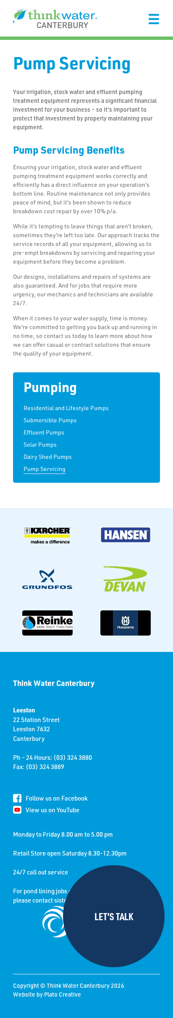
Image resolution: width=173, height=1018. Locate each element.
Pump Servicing (45, 469)
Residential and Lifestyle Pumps (66, 408)
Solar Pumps (40, 444)
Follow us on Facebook (57, 798)
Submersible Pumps (50, 420)
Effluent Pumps (44, 432)
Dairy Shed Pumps (48, 457)
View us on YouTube (52, 810)
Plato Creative (62, 994)
